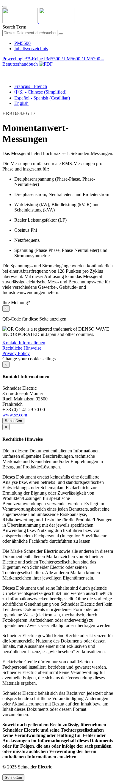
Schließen (13, 421)
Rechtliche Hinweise (21, 348)
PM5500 (22, 43)
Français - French (30, 86)
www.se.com (14, 414)
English (21, 103)
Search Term (14, 26)
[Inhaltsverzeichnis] (4, 70)
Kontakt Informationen (23, 342)
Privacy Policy (16, 353)
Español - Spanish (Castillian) (42, 97)
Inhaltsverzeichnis (31, 48)
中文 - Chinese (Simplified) (40, 91)
